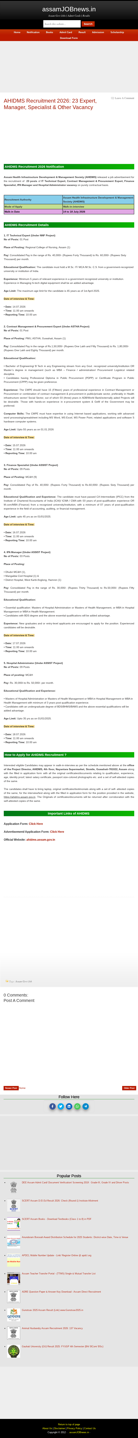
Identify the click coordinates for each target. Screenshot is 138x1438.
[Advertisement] (69, 66)
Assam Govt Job (23, 981)
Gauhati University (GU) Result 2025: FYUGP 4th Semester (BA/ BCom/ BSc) (62, 1346)
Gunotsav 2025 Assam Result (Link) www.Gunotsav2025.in (52, 1310)
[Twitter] (61, 1106)
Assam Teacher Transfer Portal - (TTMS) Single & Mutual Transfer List (59, 1273)
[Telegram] (85, 1106)
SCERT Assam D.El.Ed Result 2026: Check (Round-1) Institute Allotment (60, 1200)
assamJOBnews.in (69, 9)
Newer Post (11, 1088)
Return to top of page (69, 1424)
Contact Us (90, 1428)
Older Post (129, 1088)
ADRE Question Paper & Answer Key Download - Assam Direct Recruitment (61, 1291)
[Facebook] (52, 1106)
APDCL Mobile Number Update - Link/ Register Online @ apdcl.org (56, 1255)
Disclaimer (59, 1428)
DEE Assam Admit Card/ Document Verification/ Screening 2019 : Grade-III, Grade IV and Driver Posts (75, 1182)
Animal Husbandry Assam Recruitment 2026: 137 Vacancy (52, 1328)
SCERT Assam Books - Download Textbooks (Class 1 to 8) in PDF (56, 1219)
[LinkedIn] (69, 1106)
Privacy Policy (74, 1428)
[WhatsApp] (77, 1106)
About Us (47, 1428)
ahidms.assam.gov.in (40, 839)
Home (22, 1088)
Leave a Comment (124, 98)
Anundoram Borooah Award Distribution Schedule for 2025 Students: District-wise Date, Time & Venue (75, 1237)
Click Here (36, 823)
